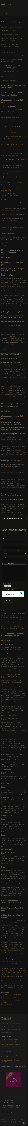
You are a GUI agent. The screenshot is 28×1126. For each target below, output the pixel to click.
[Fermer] (26, 518)
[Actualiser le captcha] (19, 584)
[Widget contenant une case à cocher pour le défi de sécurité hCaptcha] (13, 594)
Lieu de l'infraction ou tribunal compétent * (11, 551)
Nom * (3, 538)
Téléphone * (5, 557)
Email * (3, 545)
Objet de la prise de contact (8, 563)
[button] (24, 1123)
